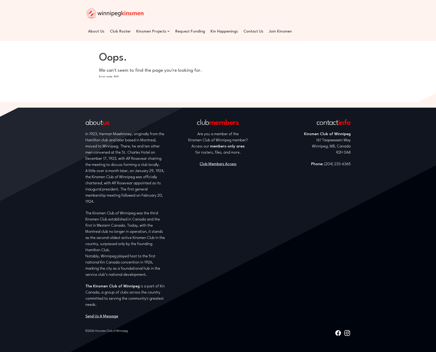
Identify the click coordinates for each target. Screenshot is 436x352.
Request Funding (190, 31)
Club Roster (120, 31)
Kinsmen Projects (151, 31)
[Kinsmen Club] (114, 13)
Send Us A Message (101, 316)
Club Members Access (218, 164)
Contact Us (253, 31)
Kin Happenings (224, 31)
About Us (96, 31)
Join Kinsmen (280, 31)
